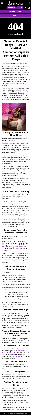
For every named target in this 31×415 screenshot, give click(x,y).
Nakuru (4, 352)
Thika (14, 352)
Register (12, 8)
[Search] (25, 7)
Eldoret (9, 352)
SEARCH (15, 15)
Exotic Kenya (16, 356)
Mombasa (17, 351)
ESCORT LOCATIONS (15, 11)
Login (21, 8)
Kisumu (22, 351)
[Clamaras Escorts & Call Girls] (15, 5)
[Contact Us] (28, 7)
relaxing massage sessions (17, 247)
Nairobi (19, 349)
